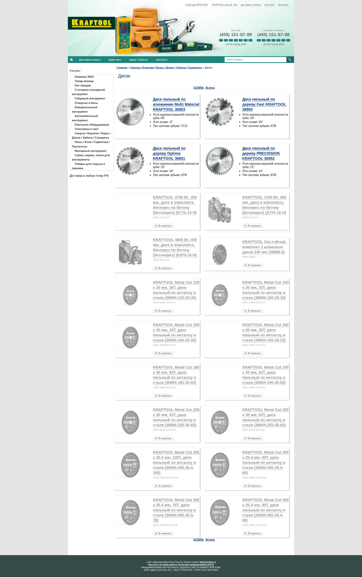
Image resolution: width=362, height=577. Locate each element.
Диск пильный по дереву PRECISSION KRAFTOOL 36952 (261, 153)
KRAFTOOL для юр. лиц (224, 5)
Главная (122, 67)
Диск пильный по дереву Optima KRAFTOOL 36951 (169, 153)
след (211, 87)
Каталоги (270, 5)
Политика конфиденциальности (196, 564)
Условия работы (168, 564)
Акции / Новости (138, 59)
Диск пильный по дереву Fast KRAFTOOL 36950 (264, 104)
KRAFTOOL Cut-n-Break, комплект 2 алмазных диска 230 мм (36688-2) (264, 247)
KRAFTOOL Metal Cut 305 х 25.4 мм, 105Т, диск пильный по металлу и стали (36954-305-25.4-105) (176, 462)
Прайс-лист (114, 59)
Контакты (283, 5)
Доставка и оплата (251, 5)
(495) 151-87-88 (235, 35)
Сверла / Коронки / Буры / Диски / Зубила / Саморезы (166, 67)
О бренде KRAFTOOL (196, 5)
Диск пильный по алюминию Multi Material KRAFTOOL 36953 (176, 104)
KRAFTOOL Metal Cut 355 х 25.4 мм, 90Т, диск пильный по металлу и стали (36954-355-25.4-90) (265, 510)
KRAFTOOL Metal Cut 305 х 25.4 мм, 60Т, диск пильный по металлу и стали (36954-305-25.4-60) (265, 462)
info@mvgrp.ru (208, 562)
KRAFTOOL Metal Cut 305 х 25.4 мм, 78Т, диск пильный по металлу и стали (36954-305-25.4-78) (176, 510)
